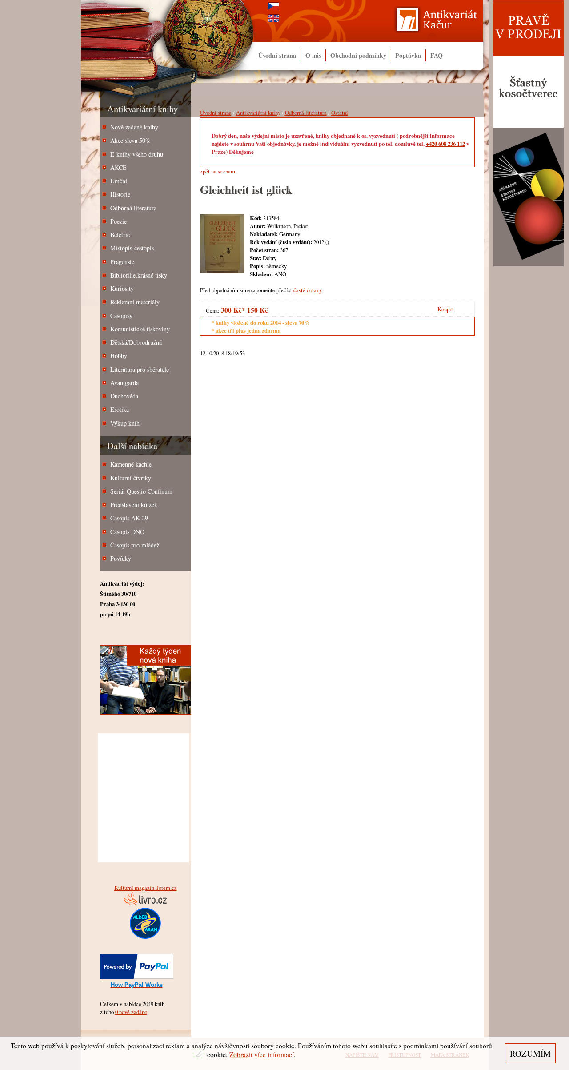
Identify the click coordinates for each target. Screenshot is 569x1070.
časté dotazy (307, 290)
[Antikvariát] (441, 21)
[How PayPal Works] (136, 977)
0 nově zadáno (131, 1012)
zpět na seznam (217, 171)
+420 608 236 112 (445, 144)
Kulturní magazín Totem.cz (145, 888)
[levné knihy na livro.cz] (145, 904)
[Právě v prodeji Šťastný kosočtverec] (528, 265)
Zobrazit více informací (261, 1054)
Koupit (445, 309)
